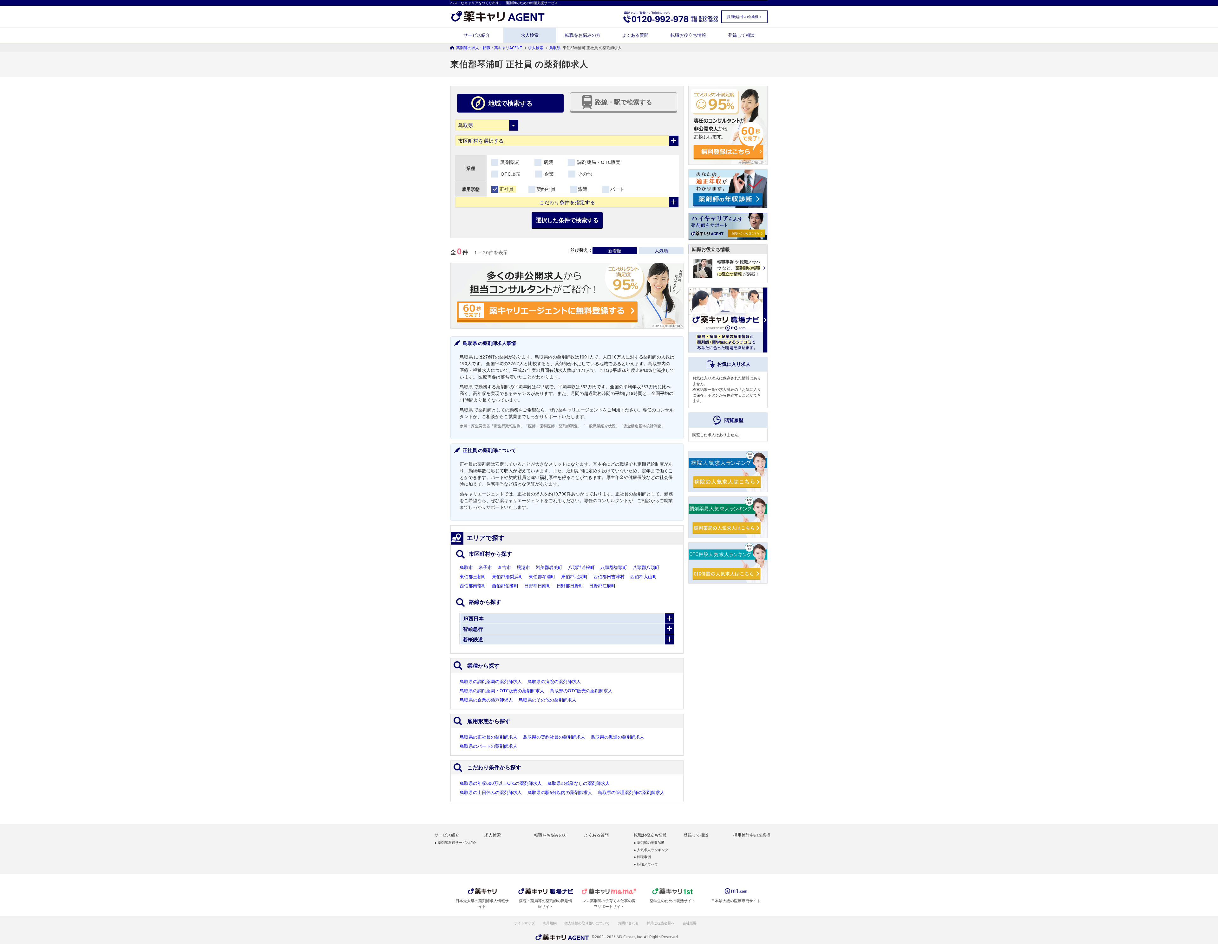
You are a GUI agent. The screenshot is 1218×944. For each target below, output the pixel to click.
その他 (584, 174)
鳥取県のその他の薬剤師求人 (547, 700)
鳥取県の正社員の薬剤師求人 (488, 737)
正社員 (506, 189)
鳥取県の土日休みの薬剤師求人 (491, 792)
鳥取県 (555, 48)
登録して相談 (741, 35)
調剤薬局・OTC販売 (598, 162)
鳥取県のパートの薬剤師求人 (488, 746)
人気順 (661, 250)
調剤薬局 (509, 162)
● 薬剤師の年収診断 (649, 842)
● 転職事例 (642, 857)
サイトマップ (524, 923)
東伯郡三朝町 (473, 576)
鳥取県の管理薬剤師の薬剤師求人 (631, 792)
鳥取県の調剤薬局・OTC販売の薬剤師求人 (502, 691)
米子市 (485, 567)
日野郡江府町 (602, 586)
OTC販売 (509, 174)
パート (617, 189)
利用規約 (550, 923)
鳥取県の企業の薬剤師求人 (486, 700)
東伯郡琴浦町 (542, 576)
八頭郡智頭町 (613, 567)
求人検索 (530, 35)
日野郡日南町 (537, 586)
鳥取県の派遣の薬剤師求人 (617, 737)
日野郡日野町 (570, 586)
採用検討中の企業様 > (744, 17)
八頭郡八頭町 (646, 567)
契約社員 (545, 189)
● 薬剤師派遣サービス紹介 (455, 842)
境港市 (523, 567)
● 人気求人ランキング (651, 850)
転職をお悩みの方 (582, 35)
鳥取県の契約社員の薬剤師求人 (554, 737)
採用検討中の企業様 (751, 835)
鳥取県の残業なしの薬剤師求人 (578, 783)
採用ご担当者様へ (661, 923)
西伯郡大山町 (643, 576)
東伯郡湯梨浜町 (507, 576)
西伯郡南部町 (473, 586)
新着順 (614, 250)
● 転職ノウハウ (646, 864)
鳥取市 (466, 567)
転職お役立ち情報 (688, 35)
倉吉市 (504, 567)
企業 (548, 174)
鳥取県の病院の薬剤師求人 (554, 681)
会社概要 (690, 923)
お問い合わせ (628, 923)
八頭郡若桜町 (581, 567)
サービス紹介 (476, 35)
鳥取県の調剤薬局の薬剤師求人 (491, 681)
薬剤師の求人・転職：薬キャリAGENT (489, 48)
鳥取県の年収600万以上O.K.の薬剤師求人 (501, 783)
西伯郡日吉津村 (609, 576)
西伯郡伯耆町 (505, 586)
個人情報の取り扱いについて (587, 923)
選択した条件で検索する (567, 220)
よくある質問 (635, 35)
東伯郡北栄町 (574, 576)
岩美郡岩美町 (549, 567)
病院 (547, 162)
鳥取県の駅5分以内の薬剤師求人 (559, 792)
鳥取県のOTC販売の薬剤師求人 (581, 691)
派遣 (582, 189)
